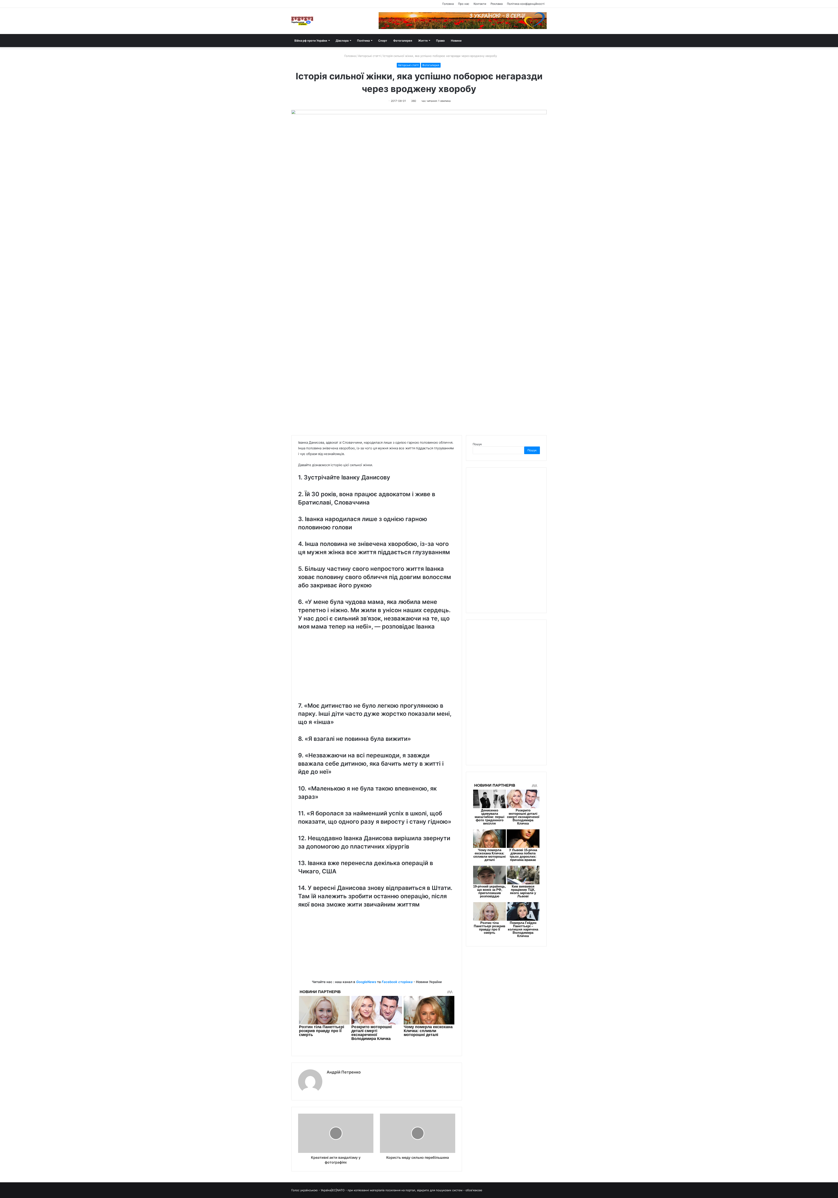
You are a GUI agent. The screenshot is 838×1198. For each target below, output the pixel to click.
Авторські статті (369, 56)
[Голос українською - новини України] (302, 21)
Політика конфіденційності (525, 3)
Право (440, 40)
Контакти (480, 3)
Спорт (382, 40)
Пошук (477, 444)
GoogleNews (366, 982)
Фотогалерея (402, 40)
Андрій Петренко (344, 1072)
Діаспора (342, 40)
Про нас (463, 3)
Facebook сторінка (397, 982)
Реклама (497, 3)
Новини (456, 40)
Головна (448, 3)
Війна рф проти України (310, 40)
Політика (363, 40)
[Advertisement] (376, 669)
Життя (423, 40)
